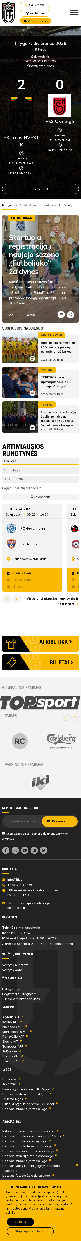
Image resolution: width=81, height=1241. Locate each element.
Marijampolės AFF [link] (15, 1032)
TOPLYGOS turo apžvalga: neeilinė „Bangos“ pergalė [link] (54, 382)
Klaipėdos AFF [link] (12, 1027)
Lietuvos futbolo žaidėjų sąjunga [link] (26, 1176)
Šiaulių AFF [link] (10, 1041)
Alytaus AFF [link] (11, 1017)
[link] (8, 12)
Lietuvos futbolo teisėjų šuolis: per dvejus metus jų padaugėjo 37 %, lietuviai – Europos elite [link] (58, 420)
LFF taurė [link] (9, 1079)
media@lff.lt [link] (16, 908)
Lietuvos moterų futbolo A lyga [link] (25, 1094)
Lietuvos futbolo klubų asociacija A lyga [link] (31, 1136)
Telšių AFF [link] (9, 1051)
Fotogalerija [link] (11, 989)
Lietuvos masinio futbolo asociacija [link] (28, 1151)
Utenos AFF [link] (10, 1056)
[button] (65, 717)
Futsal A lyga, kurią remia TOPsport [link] (28, 1104)
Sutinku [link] (20, 1222)
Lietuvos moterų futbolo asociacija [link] (27, 1156)
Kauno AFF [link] (10, 1022)
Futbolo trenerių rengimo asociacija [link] (28, 1131)
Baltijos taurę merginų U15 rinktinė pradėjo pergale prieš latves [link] (58, 347)
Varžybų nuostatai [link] (15, 965)
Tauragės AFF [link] (12, 1046)
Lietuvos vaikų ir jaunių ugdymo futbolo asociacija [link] (31, 1168)
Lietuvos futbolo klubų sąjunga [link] (24, 1141)
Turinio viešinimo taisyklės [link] (21, 999)
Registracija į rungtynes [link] (19, 994)
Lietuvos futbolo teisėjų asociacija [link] (27, 1146)
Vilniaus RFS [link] (11, 1061)
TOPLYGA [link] (9, 1084)
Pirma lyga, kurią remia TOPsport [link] (26, 1089)
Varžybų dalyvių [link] (13, 970)
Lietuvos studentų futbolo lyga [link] (24, 1109)
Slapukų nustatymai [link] (30, 1231)
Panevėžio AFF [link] (13, 1037)
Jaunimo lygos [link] (12, 1099)
